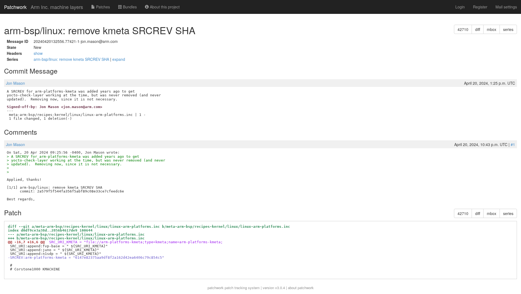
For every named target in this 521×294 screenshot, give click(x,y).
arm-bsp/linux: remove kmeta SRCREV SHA (72, 59)
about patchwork (301, 287)
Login (460, 7)
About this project (164, 7)
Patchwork (15, 6)
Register (480, 7)
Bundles (129, 7)
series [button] (508, 29)
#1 (513, 144)
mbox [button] (491, 29)
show (38, 53)
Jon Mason (15, 83)
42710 (463, 29)
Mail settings (506, 7)
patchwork (216, 287)
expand (118, 59)
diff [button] (477, 29)
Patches (102, 7)
